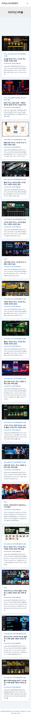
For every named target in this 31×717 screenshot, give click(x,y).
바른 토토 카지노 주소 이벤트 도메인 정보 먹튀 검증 (15, 466)
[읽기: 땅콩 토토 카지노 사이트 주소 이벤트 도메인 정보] (15, 129)
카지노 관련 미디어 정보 (14, 97)
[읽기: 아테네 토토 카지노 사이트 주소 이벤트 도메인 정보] (15, 288)
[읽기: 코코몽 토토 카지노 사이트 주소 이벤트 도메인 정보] (15, 43)
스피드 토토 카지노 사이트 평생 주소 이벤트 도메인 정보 (15, 223)
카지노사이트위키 (10, 3)
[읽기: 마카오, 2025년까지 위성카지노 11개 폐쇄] (15, 491)
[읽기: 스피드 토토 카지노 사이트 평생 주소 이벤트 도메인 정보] (15, 208)
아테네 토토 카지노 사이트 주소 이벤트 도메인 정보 (15, 303)
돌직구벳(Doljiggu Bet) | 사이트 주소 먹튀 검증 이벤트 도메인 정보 (15, 682)
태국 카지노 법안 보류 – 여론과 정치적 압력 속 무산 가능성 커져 (15, 104)
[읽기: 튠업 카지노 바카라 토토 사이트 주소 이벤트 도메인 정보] (15, 169)
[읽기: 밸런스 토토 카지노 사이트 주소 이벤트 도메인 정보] (15, 328)
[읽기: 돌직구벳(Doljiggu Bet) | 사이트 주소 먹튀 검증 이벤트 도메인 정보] (15, 667)
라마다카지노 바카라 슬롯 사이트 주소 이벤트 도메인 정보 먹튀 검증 (15, 593)
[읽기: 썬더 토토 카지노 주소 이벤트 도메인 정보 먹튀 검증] (15, 368)
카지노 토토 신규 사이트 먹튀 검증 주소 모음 (15, 139)
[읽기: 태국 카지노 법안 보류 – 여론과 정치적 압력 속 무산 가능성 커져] (15, 87)
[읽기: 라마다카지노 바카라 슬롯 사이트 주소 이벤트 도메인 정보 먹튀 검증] (15, 577)
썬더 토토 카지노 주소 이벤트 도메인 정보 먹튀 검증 (15, 382)
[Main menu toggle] (27, 3)
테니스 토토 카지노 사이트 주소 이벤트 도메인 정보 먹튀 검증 (15, 548)
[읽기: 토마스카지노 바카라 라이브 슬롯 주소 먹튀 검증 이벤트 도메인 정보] (15, 623)
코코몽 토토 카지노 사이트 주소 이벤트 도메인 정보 (15, 60)
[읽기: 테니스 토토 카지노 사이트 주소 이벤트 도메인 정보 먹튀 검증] (15, 533)
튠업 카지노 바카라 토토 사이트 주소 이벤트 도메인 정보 (15, 183)
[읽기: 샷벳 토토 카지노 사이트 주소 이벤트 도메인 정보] (15, 248)
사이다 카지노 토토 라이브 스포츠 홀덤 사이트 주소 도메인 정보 (15, 426)
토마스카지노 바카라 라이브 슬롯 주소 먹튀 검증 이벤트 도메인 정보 (15, 638)
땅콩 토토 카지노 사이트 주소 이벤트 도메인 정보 (15, 143)
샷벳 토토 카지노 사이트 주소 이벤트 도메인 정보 (15, 263)
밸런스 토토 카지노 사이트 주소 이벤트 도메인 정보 (15, 343)
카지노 (5, 54)
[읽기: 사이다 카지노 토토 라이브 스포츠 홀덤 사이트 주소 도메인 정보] (15, 412)
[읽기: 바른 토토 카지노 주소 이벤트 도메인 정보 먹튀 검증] (15, 451)
